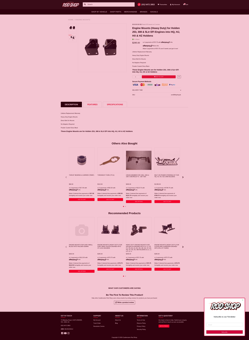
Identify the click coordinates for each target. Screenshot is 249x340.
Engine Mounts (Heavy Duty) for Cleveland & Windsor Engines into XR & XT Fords (166, 246)
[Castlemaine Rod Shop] (70, 4)
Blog (116, 323)
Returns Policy (141, 323)
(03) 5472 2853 (148, 4)
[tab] (71, 104)
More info (156, 45)
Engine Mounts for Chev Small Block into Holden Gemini (81, 245)
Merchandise (130, 12)
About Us (118, 320)
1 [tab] (123, 206)
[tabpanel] (82, 174)
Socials (154, 12)
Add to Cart (159, 76)
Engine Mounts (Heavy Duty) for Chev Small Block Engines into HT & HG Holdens (109, 246)
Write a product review (125, 302)
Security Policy (141, 329)
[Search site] (85, 4)
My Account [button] (176, 4)
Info (171, 42)
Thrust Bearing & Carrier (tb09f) (81, 175)
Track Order (97, 323)
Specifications (115, 104)
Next (183, 177)
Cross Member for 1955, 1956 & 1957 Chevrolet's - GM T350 (137, 176)
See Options (139, 201)
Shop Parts (115, 12)
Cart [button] (186, 4)
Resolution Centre (98, 326)
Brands (143, 12)
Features (92, 104)
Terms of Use (141, 320)
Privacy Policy (141, 326)
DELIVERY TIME (137, 90)
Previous (66, 177)
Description (71, 104)
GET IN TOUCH (164, 326)
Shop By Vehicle (99, 12)
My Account (96, 320)
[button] (179, 76)
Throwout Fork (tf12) (105, 175)
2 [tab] (125, 206)
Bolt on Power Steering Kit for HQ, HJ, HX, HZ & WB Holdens (166, 176)
